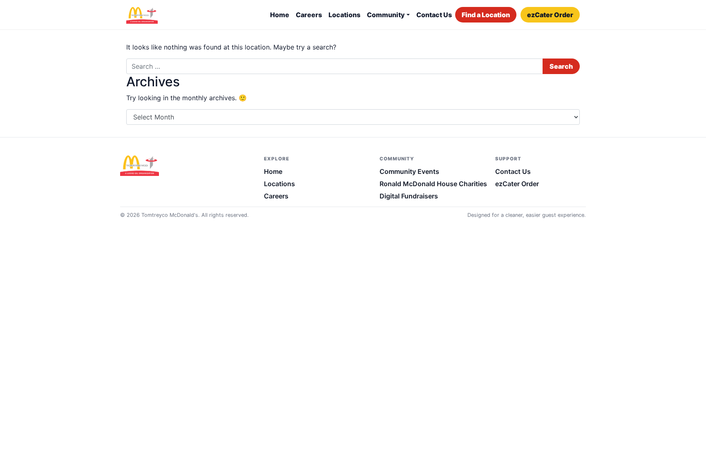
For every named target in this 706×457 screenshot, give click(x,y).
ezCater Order (550, 15)
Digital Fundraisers (409, 196)
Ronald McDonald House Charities (433, 184)
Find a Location (486, 15)
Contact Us (434, 15)
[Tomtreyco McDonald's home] (144, 165)
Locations (344, 15)
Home (279, 15)
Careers (309, 15)
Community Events (409, 171)
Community (386, 15)
